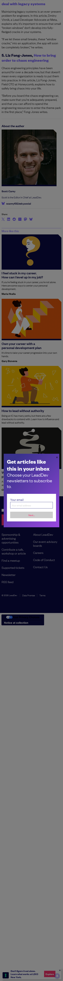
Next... (31, 515)
